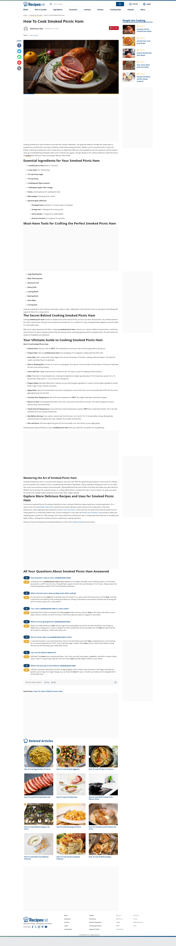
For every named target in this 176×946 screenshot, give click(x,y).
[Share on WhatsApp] (19, 57)
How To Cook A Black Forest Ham (48, 691)
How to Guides (41, 9)
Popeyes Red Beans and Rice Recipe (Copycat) (143, 79)
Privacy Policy (119, 929)
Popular (131, 9)
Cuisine (66, 926)
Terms (134, 926)
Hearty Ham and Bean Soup (91, 512)
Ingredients (57, 9)
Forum (135, 4)
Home (25, 15)
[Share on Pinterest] (114, 28)
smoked (28, 155)
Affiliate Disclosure (138, 922)
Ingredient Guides (94, 929)
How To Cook (34, 35)
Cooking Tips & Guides (35, 15)
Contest (135, 919)
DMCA (117, 926)
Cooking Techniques (78, 522)
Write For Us (119, 919)
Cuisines (87, 9)
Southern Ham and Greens (66, 510)
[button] (19, 68)
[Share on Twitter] (19, 51)
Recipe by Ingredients (95, 922)
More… (143, 9)
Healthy (91, 915)
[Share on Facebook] (19, 45)
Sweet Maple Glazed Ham (45, 507)
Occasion (66, 922)
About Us (118, 915)
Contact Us (136, 915)
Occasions (73, 9)
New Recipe (92, 919)
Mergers (118, 922)
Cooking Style (68, 929)
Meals (66, 915)
